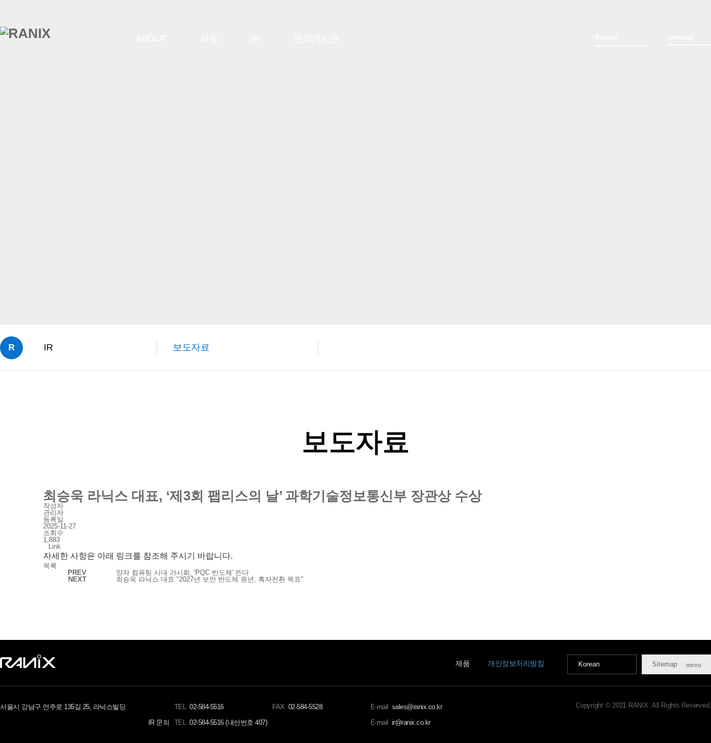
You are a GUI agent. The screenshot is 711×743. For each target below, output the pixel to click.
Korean (589, 664)
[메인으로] (25, 33)
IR (255, 38)
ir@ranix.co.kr (411, 722)
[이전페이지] (20, 381)
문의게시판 (316, 38)
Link (54, 546)
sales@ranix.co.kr (417, 707)
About (151, 38)
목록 (50, 566)
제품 (209, 38)
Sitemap (677, 664)
